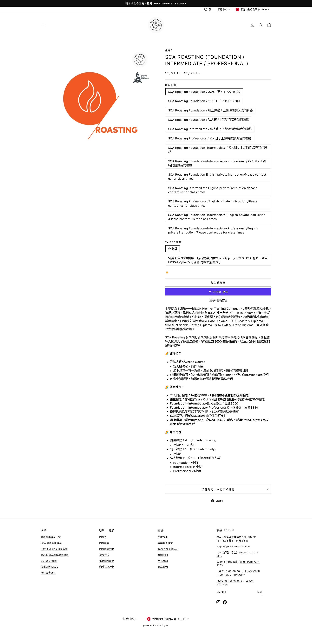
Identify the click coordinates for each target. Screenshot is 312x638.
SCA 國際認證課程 (51, 543)
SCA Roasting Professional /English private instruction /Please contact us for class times (213, 203)
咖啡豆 (103, 537)
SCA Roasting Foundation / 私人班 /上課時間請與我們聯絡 (208, 119)
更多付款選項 (218, 300)
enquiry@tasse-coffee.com (233, 546)
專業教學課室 (165, 543)
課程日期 (171, 85)
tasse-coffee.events (229, 580)
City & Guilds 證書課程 (54, 548)
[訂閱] (259, 592)
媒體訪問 (163, 554)
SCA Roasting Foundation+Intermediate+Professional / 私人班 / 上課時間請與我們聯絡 (217, 163)
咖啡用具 (104, 543)
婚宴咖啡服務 (106, 560)
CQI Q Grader (49, 560)
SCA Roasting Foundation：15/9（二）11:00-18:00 (204, 101)
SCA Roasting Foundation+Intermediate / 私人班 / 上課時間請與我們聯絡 (217, 149)
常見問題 (163, 560)
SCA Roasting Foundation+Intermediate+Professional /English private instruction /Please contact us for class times (213, 230)
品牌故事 (163, 537)
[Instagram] (218, 602)
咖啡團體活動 (106, 548)
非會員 (172, 248)
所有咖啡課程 (48, 572)
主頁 (167, 50)
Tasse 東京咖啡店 (168, 548)
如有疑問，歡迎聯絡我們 (218, 489)
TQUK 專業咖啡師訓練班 (55, 554)
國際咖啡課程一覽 (51, 537)
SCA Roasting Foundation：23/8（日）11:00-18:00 (204, 91)
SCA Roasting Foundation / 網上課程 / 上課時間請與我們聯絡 (210, 110)
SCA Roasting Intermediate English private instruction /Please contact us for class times (212, 190)
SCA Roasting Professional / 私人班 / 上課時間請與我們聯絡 (209, 138)
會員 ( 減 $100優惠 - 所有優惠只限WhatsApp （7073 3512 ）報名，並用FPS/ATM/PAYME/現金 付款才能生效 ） (218, 260)
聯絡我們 (163, 566)
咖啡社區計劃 (106, 566)
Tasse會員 (173, 242)
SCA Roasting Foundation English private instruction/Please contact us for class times (217, 176)
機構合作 (104, 554)
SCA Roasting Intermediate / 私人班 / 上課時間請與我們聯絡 (210, 129)
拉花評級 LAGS (49, 566)
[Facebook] (225, 602)
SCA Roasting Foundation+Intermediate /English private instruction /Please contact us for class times (216, 217)
